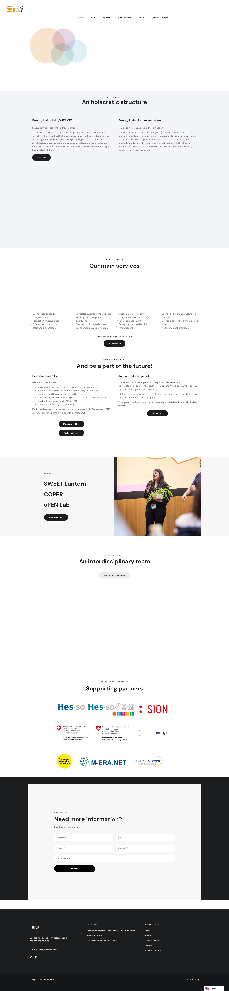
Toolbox (141, 17)
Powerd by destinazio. (40, 985)
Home (80, 17)
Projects (106, 17)
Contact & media (160, 17)
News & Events (123, 17)
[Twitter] (31, 957)
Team (92, 17)
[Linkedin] (36, 957)
